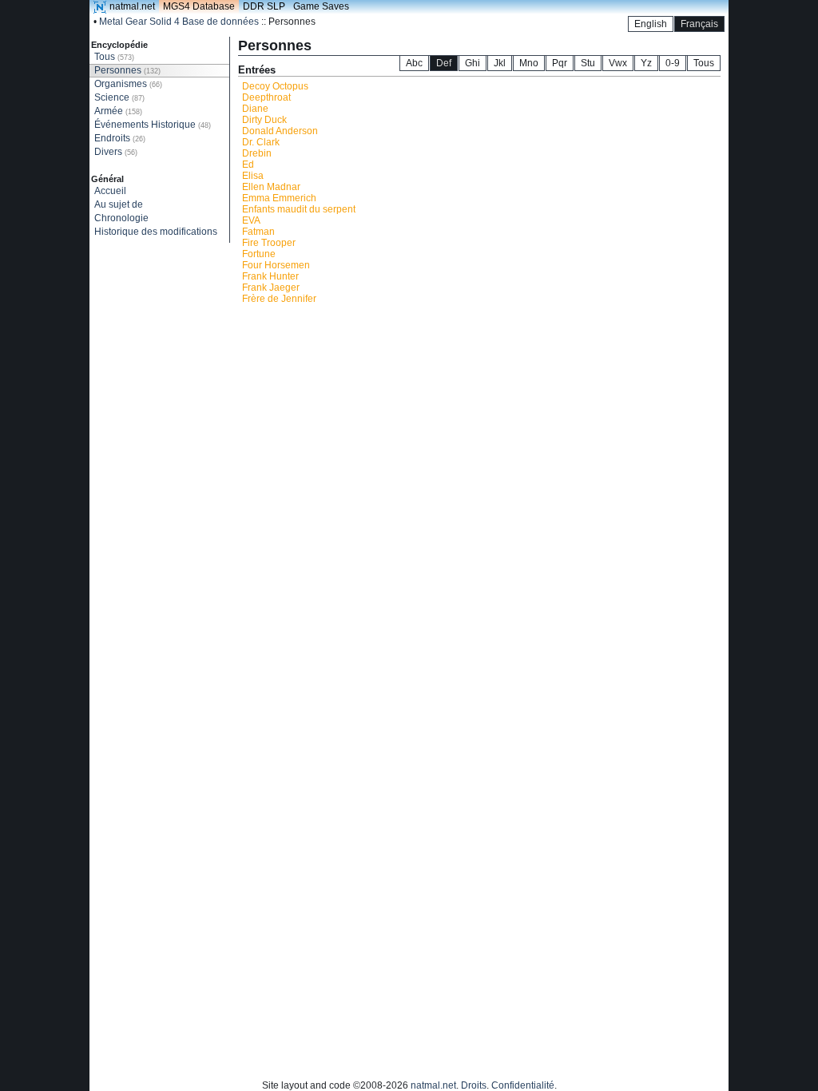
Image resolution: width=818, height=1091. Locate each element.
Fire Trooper (269, 242)
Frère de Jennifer (279, 298)
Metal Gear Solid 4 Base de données (179, 21)
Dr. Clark (261, 142)
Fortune (259, 254)
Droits (473, 1085)
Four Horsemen (276, 265)
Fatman (258, 231)
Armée (118, 111)
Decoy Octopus (275, 86)
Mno (528, 63)
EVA (251, 220)
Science (119, 97)
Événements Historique (152, 124)
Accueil (110, 190)
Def (443, 63)
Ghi (472, 63)
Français (699, 24)
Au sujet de (118, 204)
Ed (248, 164)
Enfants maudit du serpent (298, 209)
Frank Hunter (270, 276)
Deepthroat (266, 97)
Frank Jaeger (271, 287)
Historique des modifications (155, 231)
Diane (255, 108)
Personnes (127, 70)
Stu (588, 63)
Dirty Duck (264, 119)
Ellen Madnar (271, 186)
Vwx (618, 63)
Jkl (500, 63)
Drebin (257, 153)
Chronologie (121, 218)
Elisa (253, 175)
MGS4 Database (199, 6)
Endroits (119, 138)
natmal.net (132, 6)
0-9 (672, 63)
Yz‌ (646, 63)
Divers (115, 151)
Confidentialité (522, 1085)
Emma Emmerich (279, 198)
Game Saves (321, 6)
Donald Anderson (280, 131)
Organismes (128, 83)
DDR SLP (264, 6)
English (650, 24)
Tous (114, 56)
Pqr (559, 63)
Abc (414, 63)
